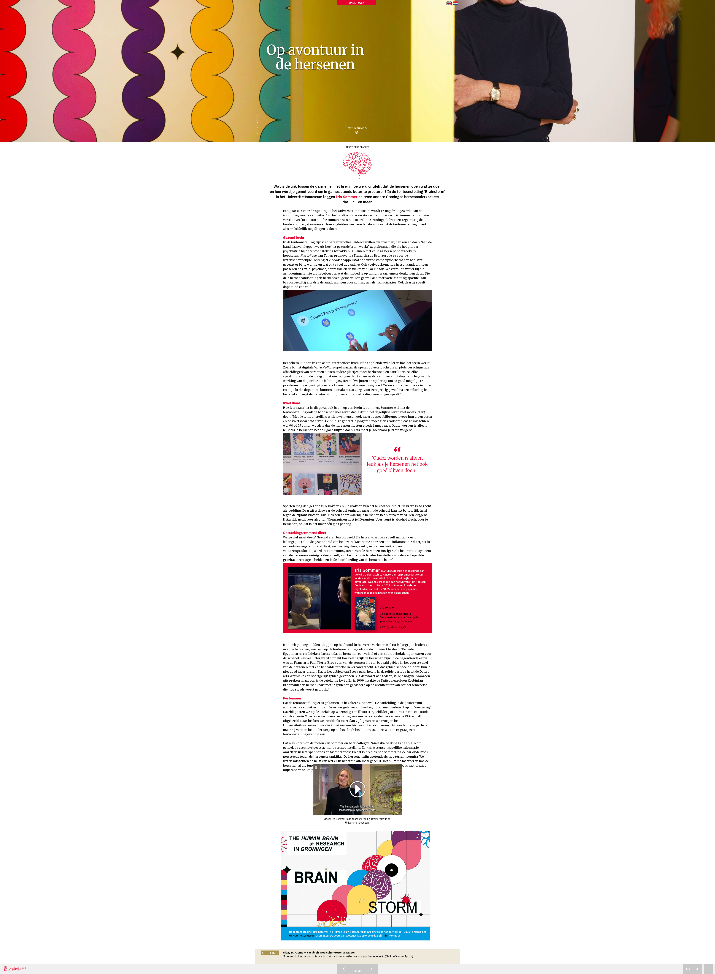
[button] (357, 789)
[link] (449, 3)
